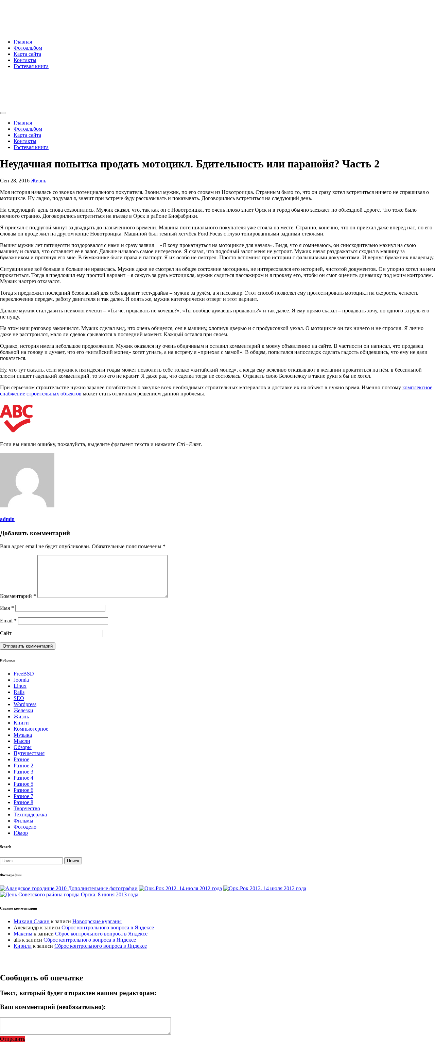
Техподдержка (30, 814)
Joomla (21, 680)
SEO (19, 698)
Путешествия (29, 753)
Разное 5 (23, 784)
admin (7, 519)
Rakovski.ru (28, 13)
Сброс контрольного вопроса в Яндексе (108, 927)
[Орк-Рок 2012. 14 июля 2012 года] (180, 888)
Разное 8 (23, 802)
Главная (23, 42)
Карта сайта (27, 54)
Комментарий (18, 596)
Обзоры (23, 747)
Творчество (27, 808)
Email (8, 620)
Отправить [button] (12, 1039)
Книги (21, 723)
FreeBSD (24, 674)
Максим (23, 934)
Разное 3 (23, 772)
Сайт (6, 633)
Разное (21, 759)
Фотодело (25, 827)
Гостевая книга (31, 66)
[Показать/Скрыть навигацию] (2, 113)
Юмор (21, 833)
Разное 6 (23, 790)
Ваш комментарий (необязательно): (53, 1006)
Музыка (23, 735)
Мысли (22, 741)
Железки (23, 710)
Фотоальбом (28, 48)
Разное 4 (23, 778)
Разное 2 (23, 765)
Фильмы (23, 821)
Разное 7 (23, 796)
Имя (7, 608)
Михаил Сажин (32, 921)
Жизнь (38, 180)
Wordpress (25, 704)
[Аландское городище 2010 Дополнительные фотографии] (69, 888)
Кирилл (23, 946)
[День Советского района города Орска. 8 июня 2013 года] (69, 894)
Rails (19, 692)
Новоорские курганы (97, 921)
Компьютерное (31, 729)
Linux (20, 686)
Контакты (25, 60)
